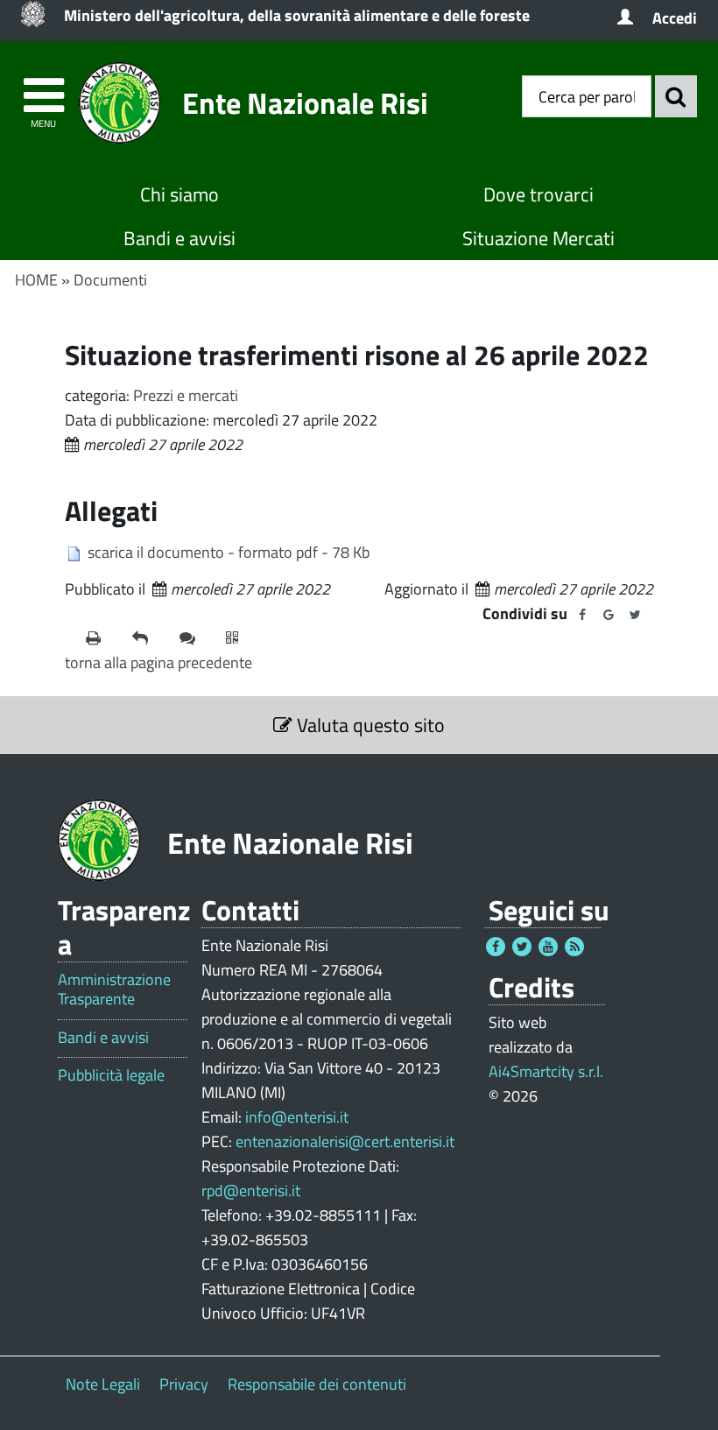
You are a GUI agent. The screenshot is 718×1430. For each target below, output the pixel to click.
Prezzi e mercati (185, 395)
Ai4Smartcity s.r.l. (546, 1071)
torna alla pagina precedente (158, 662)
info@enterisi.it (296, 1117)
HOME (36, 280)
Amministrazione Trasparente (114, 989)
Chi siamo (179, 194)
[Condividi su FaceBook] (582, 614)
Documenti (110, 280)
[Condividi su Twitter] (634, 614)
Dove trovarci (538, 194)
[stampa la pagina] (102, 638)
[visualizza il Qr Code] (242, 638)
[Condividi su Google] (608, 614)
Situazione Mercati (538, 238)
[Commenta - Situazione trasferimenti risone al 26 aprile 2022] (195, 638)
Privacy (183, 1384)
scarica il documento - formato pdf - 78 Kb (229, 552)
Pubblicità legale (111, 1075)
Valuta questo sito (368, 725)
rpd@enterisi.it (250, 1190)
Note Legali (103, 1384)
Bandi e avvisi (179, 238)
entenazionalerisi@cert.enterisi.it (345, 1141)
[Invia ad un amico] (148, 638)
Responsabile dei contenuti (317, 1384)
